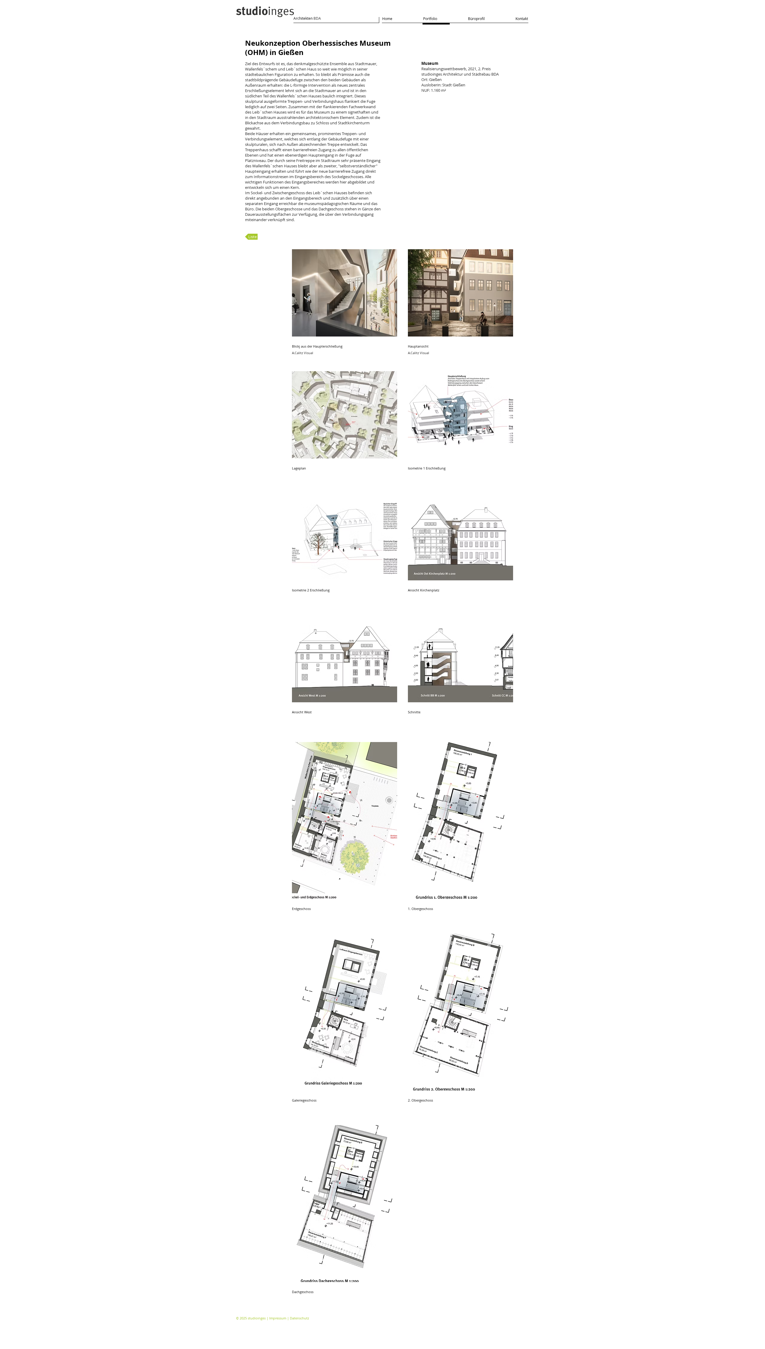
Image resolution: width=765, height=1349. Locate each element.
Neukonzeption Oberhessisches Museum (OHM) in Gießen (318, 47)
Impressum (277, 1318)
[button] (344, 304)
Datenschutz (299, 1318)
